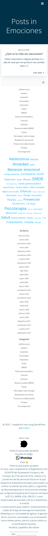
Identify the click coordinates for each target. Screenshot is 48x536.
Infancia (24, 124)
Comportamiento (11, 174)
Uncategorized (24, 152)
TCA (44, 218)
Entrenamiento (11, 184)
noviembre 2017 (24, 325)
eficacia (27, 179)
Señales (30, 218)
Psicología (30, 203)
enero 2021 (24, 247)
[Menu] (42, 3)
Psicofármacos (18, 203)
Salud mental (18, 217)
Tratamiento (14, 222)
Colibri (26, 428)
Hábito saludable (37, 187)
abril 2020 (24, 282)
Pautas (11, 199)
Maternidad (11, 195)
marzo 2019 (24, 294)
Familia (18, 187)
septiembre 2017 (24, 333)
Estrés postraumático (24, 117)
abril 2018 (24, 306)
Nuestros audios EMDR (24, 128)
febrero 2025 (24, 236)
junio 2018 (24, 302)
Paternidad (36, 195)
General (24, 120)
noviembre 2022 (24, 243)
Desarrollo (9, 179)
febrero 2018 (24, 313)
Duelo (24, 109)
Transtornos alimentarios (24, 144)
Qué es (30, 209)
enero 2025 (24, 240)
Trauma (24, 148)
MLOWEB (25, 50)
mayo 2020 (24, 278)
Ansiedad (24, 97)
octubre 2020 (24, 259)
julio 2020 (24, 271)
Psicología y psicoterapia (24, 136)
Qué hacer (38, 209)
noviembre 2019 (24, 290)
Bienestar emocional (23, 169)
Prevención (31, 199)
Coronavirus (28, 174)
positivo (19, 200)
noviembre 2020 (24, 255)
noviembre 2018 (24, 298)
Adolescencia (24, 89)
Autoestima (24, 101)
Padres (20, 195)
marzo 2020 (24, 286)
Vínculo (38, 222)
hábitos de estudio (10, 191)
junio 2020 (24, 274)
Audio (32, 164)
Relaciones (11, 212)
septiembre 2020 (24, 263)
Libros (35, 192)
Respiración (38, 213)
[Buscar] (43, 82)
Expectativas (8, 187)
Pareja (24, 132)
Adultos (24, 93)
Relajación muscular (25, 213)
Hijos (25, 187)
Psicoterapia (15, 208)
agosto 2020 (24, 267)
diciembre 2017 (24, 321)
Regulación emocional (24, 140)
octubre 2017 (24, 329)
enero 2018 (24, 317)
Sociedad (38, 218)
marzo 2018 (24, 309)
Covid (40, 174)
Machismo (41, 192)
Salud (5, 217)
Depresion (24, 105)
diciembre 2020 (24, 251)
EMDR (24, 113)
